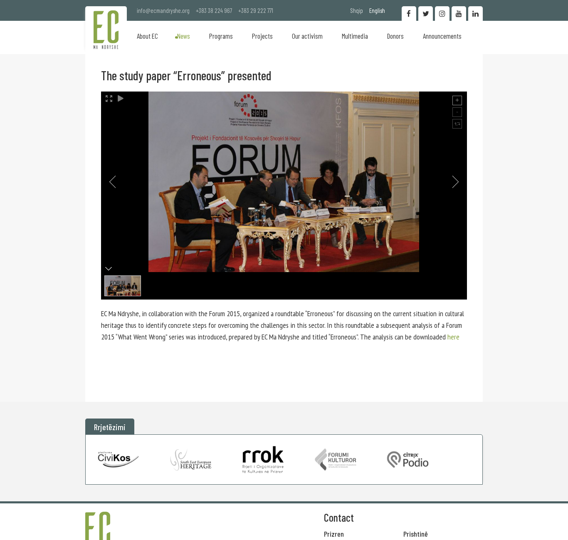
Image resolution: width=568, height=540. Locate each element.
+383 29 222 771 (255, 10)
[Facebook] (409, 13)
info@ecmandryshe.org (163, 10)
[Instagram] (442, 13)
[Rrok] (263, 459)
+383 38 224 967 (214, 10)
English (377, 10)
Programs (221, 36)
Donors (395, 36)
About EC (147, 36)
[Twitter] (425, 13)
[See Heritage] (191, 459)
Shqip (356, 10)
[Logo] (106, 29)
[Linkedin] (475, 13)
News (183, 36)
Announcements (442, 36)
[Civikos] (118, 459)
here (453, 337)
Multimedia (355, 36)
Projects (262, 36)
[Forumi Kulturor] (335, 459)
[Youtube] (459, 13)
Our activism (307, 36)
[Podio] (407, 459)
